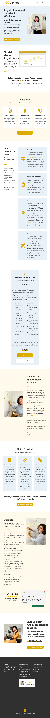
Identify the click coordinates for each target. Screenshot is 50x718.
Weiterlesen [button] (24, 602)
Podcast (36, 671)
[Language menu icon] (42, 3)
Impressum (17, 713)
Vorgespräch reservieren (13, 39)
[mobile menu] (37, 3)
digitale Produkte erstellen (36, 157)
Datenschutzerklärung (27, 713)
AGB (34, 713)
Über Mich (32, 415)
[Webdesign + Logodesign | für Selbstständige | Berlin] (13, 3)
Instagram (36, 669)
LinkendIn (36, 667)
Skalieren (29, 222)
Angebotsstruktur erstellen (33, 247)
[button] (27, 683)
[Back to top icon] (25, 710)
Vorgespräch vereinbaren (26, 355)
